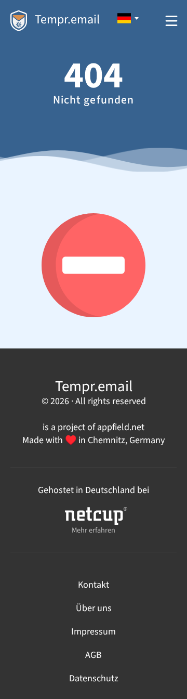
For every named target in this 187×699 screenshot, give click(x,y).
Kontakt (93, 584)
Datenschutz (93, 678)
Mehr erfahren (93, 530)
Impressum (93, 631)
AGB (93, 655)
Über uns (94, 608)
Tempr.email (67, 19)
